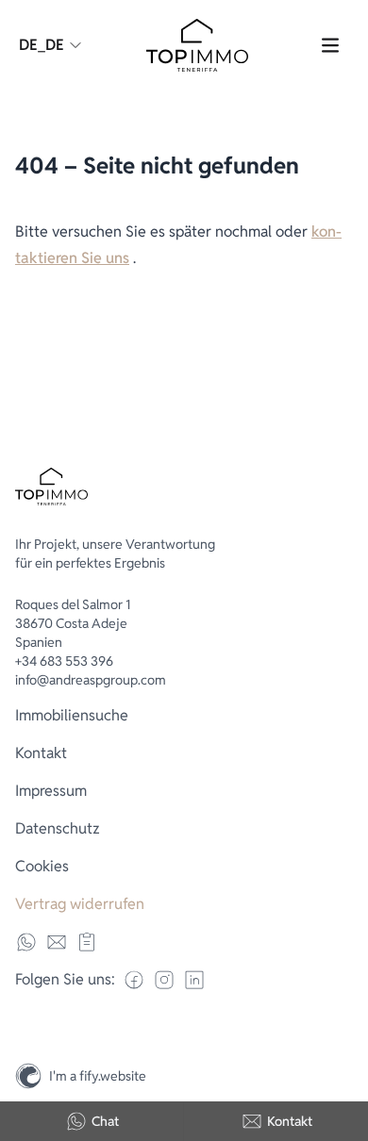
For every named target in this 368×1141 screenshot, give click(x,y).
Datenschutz (57, 828)
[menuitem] (184, 715)
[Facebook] (134, 979)
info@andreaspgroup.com (90, 679)
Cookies (42, 866)
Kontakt (289, 1121)
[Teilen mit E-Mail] (56, 942)
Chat (105, 1121)
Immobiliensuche (71, 715)
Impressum (51, 791)
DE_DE (41, 45)
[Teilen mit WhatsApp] (26, 942)
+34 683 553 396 (64, 661)
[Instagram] (345, 1035)
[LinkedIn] (194, 979)
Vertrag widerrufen (79, 904)
